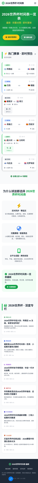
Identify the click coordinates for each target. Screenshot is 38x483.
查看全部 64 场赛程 (20, 176)
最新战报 (29, 37)
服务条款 (15, 469)
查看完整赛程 (12, 37)
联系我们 (30, 469)
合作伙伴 (22, 469)
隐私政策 (8, 469)
